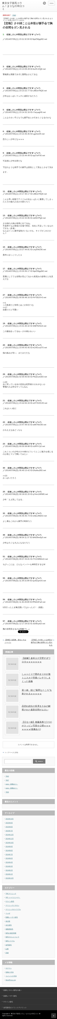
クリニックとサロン (12, 905)
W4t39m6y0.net (39, 537)
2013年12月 (10, 878)
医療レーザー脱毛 (12, 917)
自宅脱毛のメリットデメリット (15, 1008)
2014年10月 (10, 842)
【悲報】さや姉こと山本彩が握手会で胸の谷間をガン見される (41, 642)
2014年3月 (9, 866)
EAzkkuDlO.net (39, 470)
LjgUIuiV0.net (39, 134)
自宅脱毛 (9, 945)
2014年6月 (9, 858)
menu (51, 3)
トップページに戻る (11, 752)
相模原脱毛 (9, 929)
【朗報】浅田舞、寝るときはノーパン (15, 641)
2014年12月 (10, 834)
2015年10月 (10, 819)
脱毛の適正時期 (11, 933)
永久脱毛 (9, 925)
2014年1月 (9, 874)
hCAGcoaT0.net (40, 347)
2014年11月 (10, 838)
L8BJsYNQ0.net (40, 90)
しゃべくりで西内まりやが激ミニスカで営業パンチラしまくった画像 (36, 677)
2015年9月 (9, 823)
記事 (7, 949)
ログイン (9, 968)
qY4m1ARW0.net (40, 494)
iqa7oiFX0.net (39, 155)
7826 (7, 792)
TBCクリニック (11, 893)
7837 (7, 780)
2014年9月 (9, 846)
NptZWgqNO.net (40, 39)
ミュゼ (8, 913)
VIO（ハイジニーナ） (13, 897)
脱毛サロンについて (12, 937)
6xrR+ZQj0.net (39, 69)
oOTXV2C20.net (40, 403)
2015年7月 (9, 831)
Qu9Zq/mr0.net (39, 581)
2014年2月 (9, 870)
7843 (7, 776)
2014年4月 (9, 862)
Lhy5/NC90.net (39, 249)
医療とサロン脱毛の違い (12, 990)
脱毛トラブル (10, 941)
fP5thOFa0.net (39, 602)
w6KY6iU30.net (39, 425)
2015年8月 (9, 827)
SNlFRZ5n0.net (39, 326)
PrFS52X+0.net (39, 297)
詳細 (14, 15)
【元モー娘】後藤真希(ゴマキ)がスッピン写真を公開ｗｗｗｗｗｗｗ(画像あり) (37, 725)
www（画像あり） (12, 784)
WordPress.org (11, 980)
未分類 (8, 921)
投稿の (10, 972)
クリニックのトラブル (13, 909)
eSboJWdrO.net (40, 516)
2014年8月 (9, 850)
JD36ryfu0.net (39, 623)
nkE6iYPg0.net (39, 218)
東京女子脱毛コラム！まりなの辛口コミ (13, 6)
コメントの (11, 976)
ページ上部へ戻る (53, 1015)
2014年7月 (9, 854)
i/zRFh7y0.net (39, 446)
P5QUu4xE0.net (40, 377)
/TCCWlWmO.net (40, 559)
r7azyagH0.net (39, 112)
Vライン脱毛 (10, 901)
